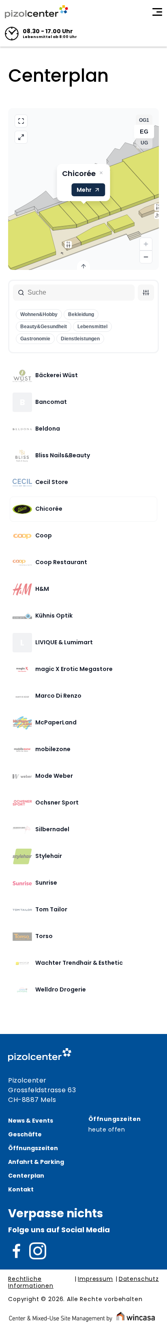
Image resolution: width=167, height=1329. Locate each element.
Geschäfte (25, 1134)
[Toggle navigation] (157, 12)
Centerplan (26, 1176)
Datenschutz (139, 1279)
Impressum (95, 1279)
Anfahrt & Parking (36, 1162)
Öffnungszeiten (33, 1148)
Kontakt (21, 1189)
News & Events (30, 1121)
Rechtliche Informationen (31, 1283)
